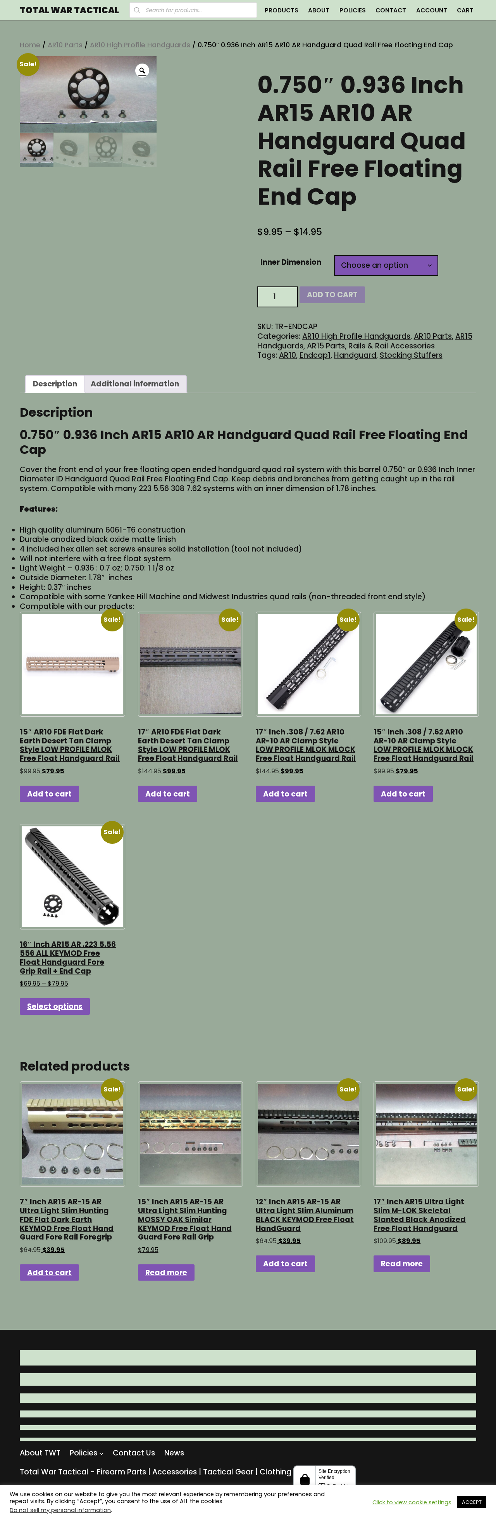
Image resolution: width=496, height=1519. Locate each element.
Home (30, 45)
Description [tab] (55, 384)
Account (431, 10)
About (318, 10)
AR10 (287, 355)
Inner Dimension (290, 262)
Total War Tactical (69, 10)
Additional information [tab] (135, 384)
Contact (390, 10)
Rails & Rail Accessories (391, 346)
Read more (166, 1272)
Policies (352, 10)
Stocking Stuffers (411, 355)
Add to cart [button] (49, 794)
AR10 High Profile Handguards (140, 45)
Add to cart (332, 295)
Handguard (355, 355)
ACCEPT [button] (472, 1502)
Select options (55, 1006)
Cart (465, 10)
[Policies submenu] (101, 1453)
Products (281, 10)
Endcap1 (315, 355)
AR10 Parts (65, 45)
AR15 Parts (326, 346)
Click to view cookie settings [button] (411, 1502)
